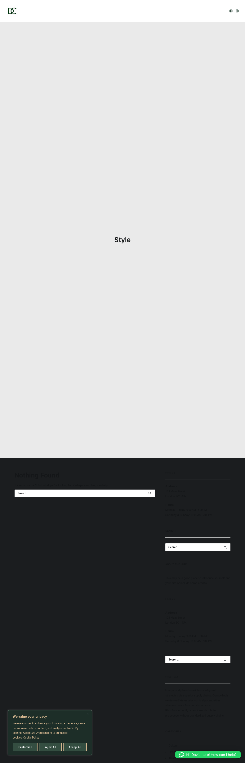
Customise (25, 747)
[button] (231, 11)
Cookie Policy (31, 737)
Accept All (75, 747)
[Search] (85, 493)
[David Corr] (12, 11)
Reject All (50, 747)
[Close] (88, 713)
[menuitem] (231, 11)
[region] (50, 732)
